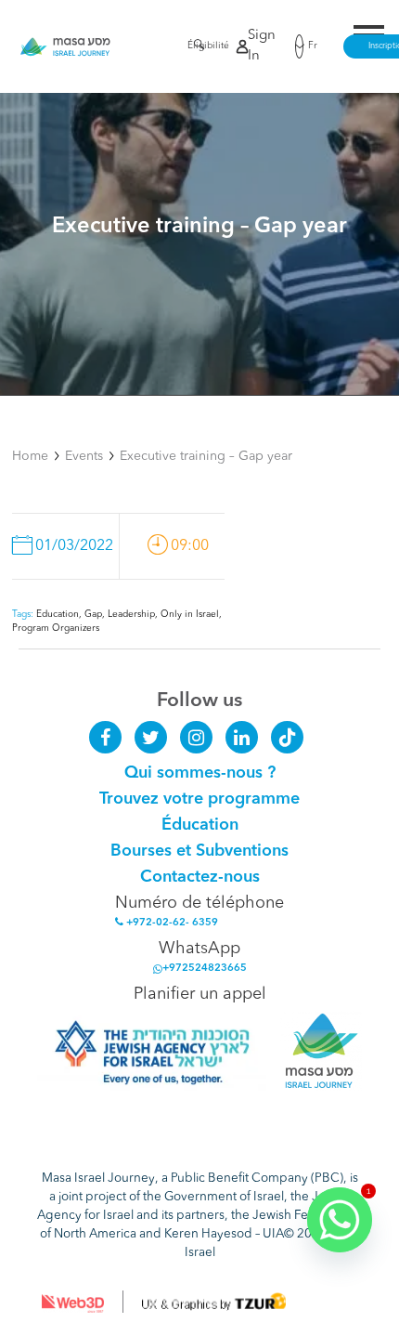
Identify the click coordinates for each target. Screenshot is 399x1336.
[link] (66, 47)
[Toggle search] (194, 48)
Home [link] (30, 456)
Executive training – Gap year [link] (206, 456)
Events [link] (84, 456)
